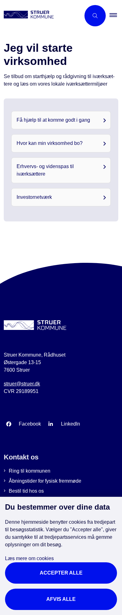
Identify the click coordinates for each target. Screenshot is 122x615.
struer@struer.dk (22, 383)
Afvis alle (61, 599)
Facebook (30, 424)
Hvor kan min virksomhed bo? (50, 143)
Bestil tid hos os (26, 491)
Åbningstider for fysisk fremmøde (45, 481)
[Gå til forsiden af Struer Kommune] (40, 16)
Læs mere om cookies (29, 558)
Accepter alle (61, 572)
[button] (115, 15)
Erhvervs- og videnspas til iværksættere (45, 170)
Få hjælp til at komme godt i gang (53, 120)
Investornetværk (34, 197)
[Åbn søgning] (95, 15)
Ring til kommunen (29, 471)
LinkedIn (70, 424)
